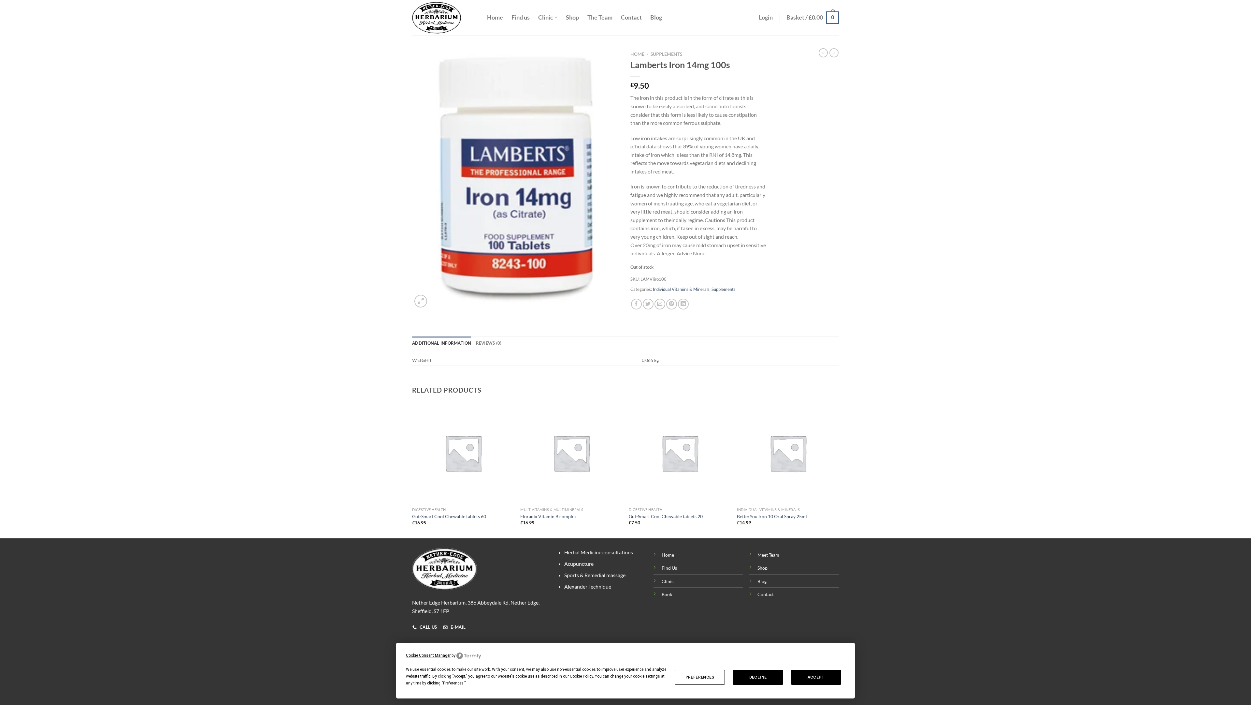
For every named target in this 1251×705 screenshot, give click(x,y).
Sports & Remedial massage (595, 575)
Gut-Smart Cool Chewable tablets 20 (666, 516)
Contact (631, 17)
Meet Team (768, 555)
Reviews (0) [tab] (489, 343)
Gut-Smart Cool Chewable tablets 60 (449, 516)
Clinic (545, 17)
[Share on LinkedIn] (683, 304)
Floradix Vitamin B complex (548, 516)
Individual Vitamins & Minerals (681, 289)
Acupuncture (579, 564)
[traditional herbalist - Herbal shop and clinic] (444, 17)
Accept (816, 677)
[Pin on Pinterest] (671, 304)
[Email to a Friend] (659, 304)
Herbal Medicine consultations (598, 552)
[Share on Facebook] (636, 304)
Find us (520, 17)
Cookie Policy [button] (581, 676)
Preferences (699, 677)
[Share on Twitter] (648, 304)
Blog (656, 17)
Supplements (666, 54)
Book (667, 594)
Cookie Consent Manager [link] (428, 655)
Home (495, 17)
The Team (599, 17)
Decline (758, 677)
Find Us (669, 568)
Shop (572, 17)
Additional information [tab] (441, 343)
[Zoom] (420, 301)
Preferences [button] (453, 683)
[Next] (838, 469)
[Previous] (412, 469)
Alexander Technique (587, 586)
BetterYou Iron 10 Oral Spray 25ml (772, 516)
